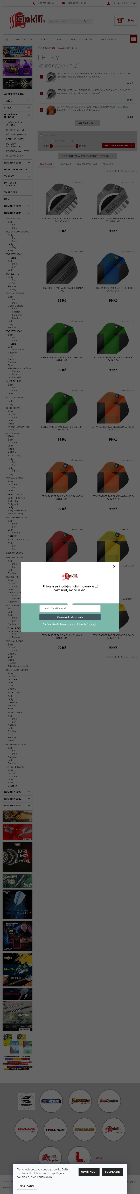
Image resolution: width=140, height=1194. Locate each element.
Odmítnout (89, 1171)
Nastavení (27, 1185)
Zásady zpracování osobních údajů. (78, 624)
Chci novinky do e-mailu (70, 617)
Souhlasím (113, 1171)
